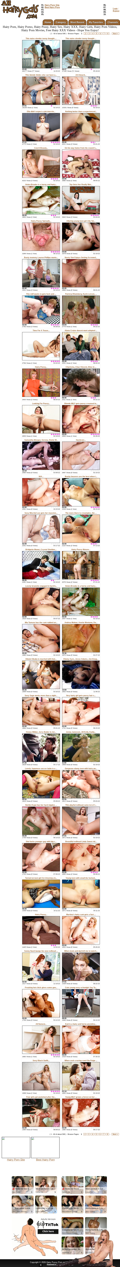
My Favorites (96, 22)
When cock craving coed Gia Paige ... (81, 1060)
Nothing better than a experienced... (81, 111)
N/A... (41, 476)
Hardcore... (81, 440)
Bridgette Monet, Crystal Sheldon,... (41, 549)
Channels (113, 22)
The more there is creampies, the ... (81, 513)
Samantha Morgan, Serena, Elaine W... (41, 440)
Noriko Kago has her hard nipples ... (41, 805)
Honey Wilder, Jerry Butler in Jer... (41, 732)
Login (115, 8)
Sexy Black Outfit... (41, 1060)
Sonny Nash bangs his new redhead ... (41, 951)
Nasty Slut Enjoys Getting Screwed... (81, 257)
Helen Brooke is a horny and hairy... (41, 184)
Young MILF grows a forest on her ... (81, 1097)
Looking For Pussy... (41, 403)
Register (116, 11)
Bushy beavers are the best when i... (81, 476)
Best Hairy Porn (52, 7)
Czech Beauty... (41, 148)
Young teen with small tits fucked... (81, 878)
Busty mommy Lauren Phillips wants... (41, 257)
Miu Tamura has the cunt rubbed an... (41, 622)
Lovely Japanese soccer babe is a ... (41, 768)
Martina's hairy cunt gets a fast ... (81, 914)
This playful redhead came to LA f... (80, 805)
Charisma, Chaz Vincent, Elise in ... (81, 367)
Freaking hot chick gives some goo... (41, 987)
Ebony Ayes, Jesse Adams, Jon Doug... (80, 659)
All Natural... (41, 1024)
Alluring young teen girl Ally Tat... (80, 221)
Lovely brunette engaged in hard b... (41, 586)
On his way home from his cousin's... (81, 148)
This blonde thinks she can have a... (41, 75)
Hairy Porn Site (52, 5)
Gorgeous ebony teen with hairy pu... (81, 768)
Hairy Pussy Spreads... (41, 221)
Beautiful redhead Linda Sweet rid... (81, 841)
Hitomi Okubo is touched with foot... (41, 659)
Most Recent (77, 22)
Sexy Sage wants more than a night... (41, 695)
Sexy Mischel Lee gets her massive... (41, 513)
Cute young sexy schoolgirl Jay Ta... (81, 987)
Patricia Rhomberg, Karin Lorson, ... (81, 294)
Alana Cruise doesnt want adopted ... (81, 330)
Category (61, 22)
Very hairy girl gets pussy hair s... (81, 695)
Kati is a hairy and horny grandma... (81, 1024)
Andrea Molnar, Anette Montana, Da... (81, 622)
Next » (115, 33)
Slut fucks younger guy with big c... (41, 841)
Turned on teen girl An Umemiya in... (41, 878)
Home (48, 22)
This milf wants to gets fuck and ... (41, 294)
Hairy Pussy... (41, 367)
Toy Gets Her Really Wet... (80, 184)
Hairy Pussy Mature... (80, 549)
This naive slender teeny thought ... (41, 38)
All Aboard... (80, 75)
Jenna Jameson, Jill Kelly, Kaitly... (81, 732)
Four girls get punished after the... (41, 1097)
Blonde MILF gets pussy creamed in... (81, 403)
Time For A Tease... (41, 330)
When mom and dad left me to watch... (81, 951)
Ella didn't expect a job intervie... (41, 111)
